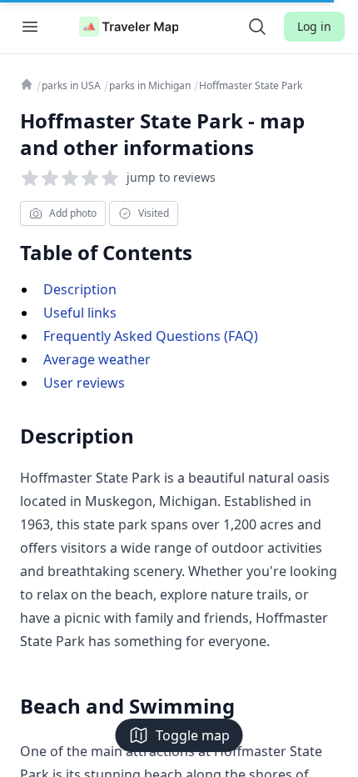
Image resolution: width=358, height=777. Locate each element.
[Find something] (257, 26)
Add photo (73, 213)
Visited (153, 213)
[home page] (129, 27)
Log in (314, 26)
